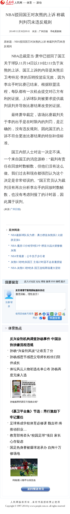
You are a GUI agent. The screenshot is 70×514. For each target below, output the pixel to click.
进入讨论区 (29, 281)
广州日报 (43, 31)
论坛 (38, 281)
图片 (63, 281)
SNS (53, 281)
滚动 (39, 2)
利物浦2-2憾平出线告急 (24, 480)
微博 (48, 281)
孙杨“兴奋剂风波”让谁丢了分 (31, 351)
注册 (7, 302)
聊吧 (58, 281)
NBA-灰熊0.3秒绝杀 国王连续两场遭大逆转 (35, 268)
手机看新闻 (55, 31)
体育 (29, 2)
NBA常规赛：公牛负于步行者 (28, 256)
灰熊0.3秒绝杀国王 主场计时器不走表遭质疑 (36, 262)
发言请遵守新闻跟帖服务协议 (30, 290)
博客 (43, 281)
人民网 (18, 2)
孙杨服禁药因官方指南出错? (24, 401)
